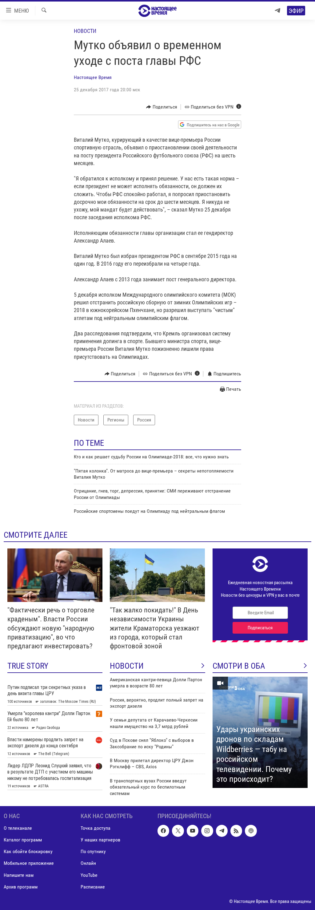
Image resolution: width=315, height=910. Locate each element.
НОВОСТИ (127, 666)
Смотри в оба (239, 666)
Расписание (93, 887)
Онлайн (88, 863)
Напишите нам (19, 875)
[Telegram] (277, 10)
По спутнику (93, 851)
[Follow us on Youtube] (192, 831)
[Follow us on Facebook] (163, 831)
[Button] (161, 107)
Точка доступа (95, 828)
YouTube (89, 875)
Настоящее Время (93, 77)
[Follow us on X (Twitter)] (178, 831)
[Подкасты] (251, 831)
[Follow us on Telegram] (222, 831)
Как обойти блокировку (28, 851)
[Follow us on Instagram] (207, 831)
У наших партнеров (100, 840)
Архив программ (21, 887)
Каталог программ (23, 840)
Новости (85, 31)
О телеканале (18, 828)
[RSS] (236, 831)
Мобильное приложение (29, 863)
